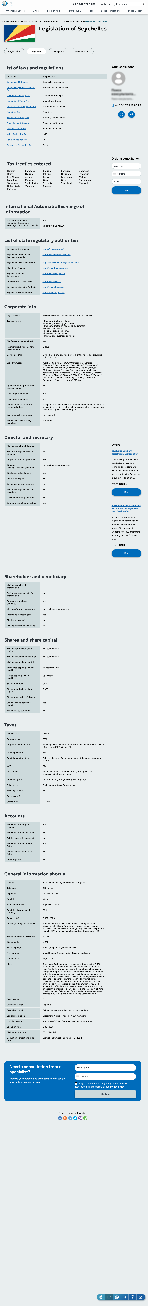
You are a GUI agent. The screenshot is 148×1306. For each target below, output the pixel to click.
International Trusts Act (18, 101)
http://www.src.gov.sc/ (54, 273)
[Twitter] (75, 1118)
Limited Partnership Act (18, 95)
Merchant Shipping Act (18, 117)
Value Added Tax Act (17, 134)
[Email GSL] (141, 1297)
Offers (36, 11)
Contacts (105, 4)
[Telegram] (70, 1118)
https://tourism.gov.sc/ (54, 292)
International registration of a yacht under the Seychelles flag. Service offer (126, 508)
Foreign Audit (54, 11)
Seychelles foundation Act (19, 145)
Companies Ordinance (17, 82)
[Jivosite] (101, 1297)
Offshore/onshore (15, 11)
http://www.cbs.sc (52, 281)
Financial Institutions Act (19, 123)
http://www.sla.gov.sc (53, 287)
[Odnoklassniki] (65, 1118)
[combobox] (115, 173)
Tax (91, 11)
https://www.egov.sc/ (53, 249)
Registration (14, 51)
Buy (126, 492)
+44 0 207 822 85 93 (83, 4)
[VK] (60, 1118)
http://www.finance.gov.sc (55, 268)
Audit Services (82, 51)
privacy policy (117, 1086)
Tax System (58, 51)
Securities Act (13, 112)
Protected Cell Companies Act (21, 106)
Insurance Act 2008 (16, 128)
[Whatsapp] (85, 1118)
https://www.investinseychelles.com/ (61, 262)
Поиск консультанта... (124, 92)
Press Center (135, 11)
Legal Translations (110, 11)
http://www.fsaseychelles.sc (57, 254)
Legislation (36, 51)
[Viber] (80, 1118)
